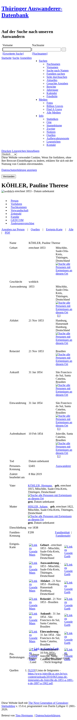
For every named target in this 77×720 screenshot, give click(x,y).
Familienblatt (62, 532)
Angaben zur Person (13, 229)
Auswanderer (63, 465)
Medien (43, 99)
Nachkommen (19, 207)
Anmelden (26, 57)
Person (14, 200)
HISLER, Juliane (37, 506)
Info (41, 115)
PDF (7, 232)
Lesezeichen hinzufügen (25, 150)
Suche (15, 57)
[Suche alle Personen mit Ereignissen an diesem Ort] (65, 273)
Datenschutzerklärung (47, 715)
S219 (32, 670)
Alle (71, 229)
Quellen (35, 229)
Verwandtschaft (19, 210)
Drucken (6, 150)
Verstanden (9, 176)
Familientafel (63, 535)
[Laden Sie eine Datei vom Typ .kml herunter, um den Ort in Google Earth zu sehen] (69, 556)
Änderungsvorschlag (22, 223)
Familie (15, 216)
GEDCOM (17, 220)
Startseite (6, 57)
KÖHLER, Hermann (40, 485)
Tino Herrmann (24, 715)
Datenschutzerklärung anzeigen (19, 170)
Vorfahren (16, 203)
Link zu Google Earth (46, 648)
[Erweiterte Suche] (13, 53)
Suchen (43, 60)
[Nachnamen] (39, 53)
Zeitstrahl (16, 213)
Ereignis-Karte (54, 229)
